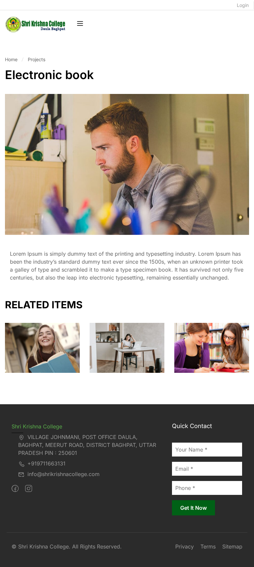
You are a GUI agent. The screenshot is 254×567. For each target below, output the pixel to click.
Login (243, 5)
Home (11, 59)
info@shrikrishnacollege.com (63, 474)
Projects (36, 59)
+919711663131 (46, 463)
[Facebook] (15, 489)
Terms (208, 546)
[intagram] (28, 489)
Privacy (184, 546)
